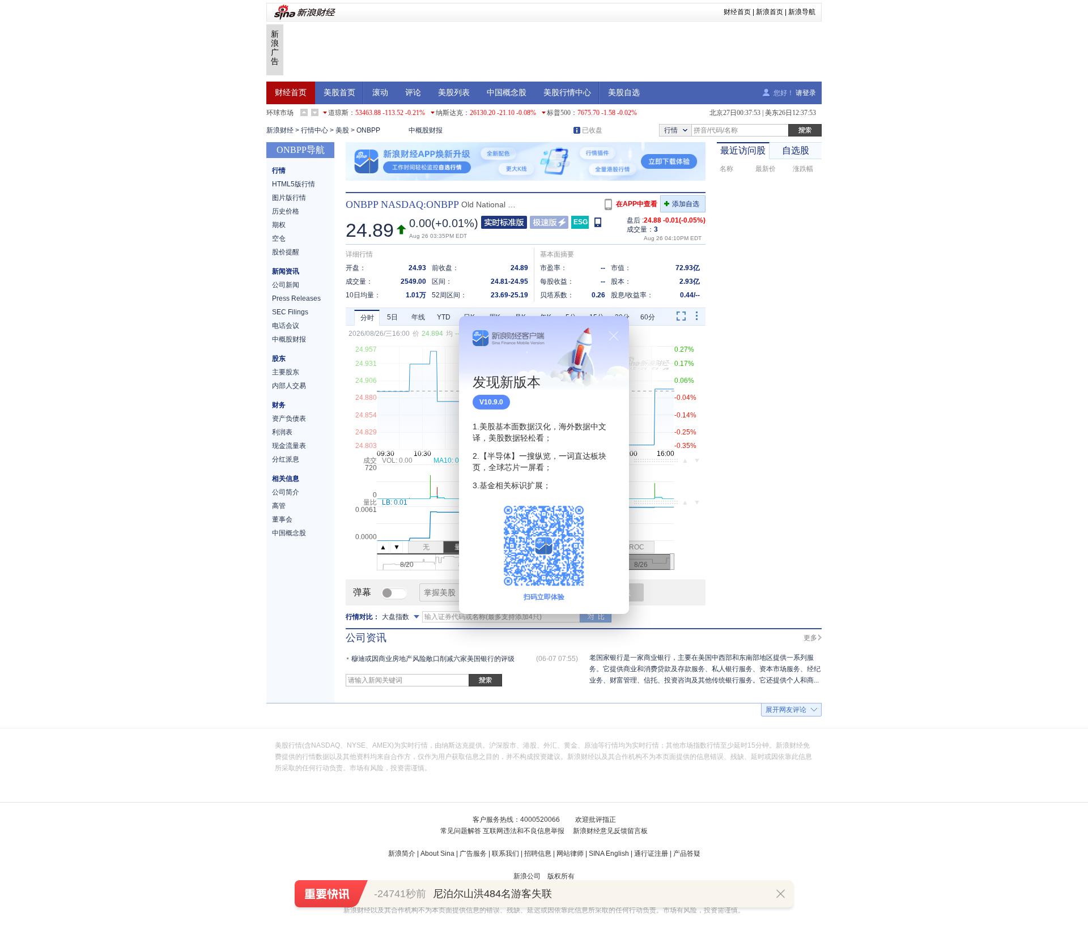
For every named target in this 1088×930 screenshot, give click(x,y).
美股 (342, 130)
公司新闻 (285, 285)
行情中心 (314, 130)
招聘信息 (537, 854)
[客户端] (598, 222)
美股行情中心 (567, 92)
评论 (413, 92)
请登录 (806, 93)
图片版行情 (289, 198)
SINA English (609, 854)
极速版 (549, 222)
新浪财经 (280, 130)
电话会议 (285, 326)
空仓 (279, 238)
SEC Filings (290, 312)
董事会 (282, 519)
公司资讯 (366, 637)
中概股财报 (426, 130)
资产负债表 (289, 419)
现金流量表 (289, 446)
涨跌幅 (803, 169)
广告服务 (473, 854)
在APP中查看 (636, 204)
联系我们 (505, 854)
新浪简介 (401, 854)
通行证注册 (651, 854)
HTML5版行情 (293, 184)
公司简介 (285, 492)
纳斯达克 (449, 113)
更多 (810, 638)
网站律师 (570, 854)
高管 (279, 506)
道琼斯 (338, 113)
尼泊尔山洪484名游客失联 (492, 893)
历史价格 (285, 211)
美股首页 (339, 92)
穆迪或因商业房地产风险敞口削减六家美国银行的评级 (433, 659)
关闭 (614, 336)
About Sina (437, 854)
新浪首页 (769, 12)
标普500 (559, 113)
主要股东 (285, 372)
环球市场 (280, 113)
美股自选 (624, 92)
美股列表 (454, 92)
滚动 (380, 92)
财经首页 (737, 12)
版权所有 (561, 876)
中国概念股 (506, 92)
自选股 (795, 150)
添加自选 (685, 204)
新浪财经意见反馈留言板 (610, 831)
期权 (279, 225)
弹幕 (362, 592)
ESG (580, 222)
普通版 (504, 222)
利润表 (282, 432)
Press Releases (296, 298)
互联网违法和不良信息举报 (523, 831)
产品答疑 (686, 854)
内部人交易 (289, 386)
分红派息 (285, 459)
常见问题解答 (460, 831)
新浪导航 (801, 12)
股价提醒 (285, 252)
